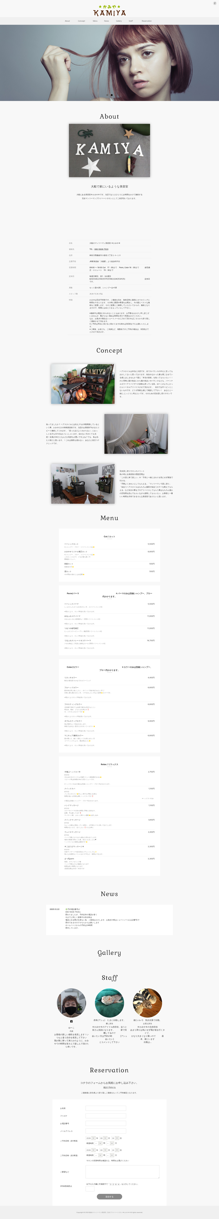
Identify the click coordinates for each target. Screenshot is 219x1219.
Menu (95, 21)
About (67, 21)
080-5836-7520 (101, 249)
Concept (81, 21)
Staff (131, 21)
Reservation (147, 21)
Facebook (71, 1021)
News (106, 21)
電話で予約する (109, 1087)
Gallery (119, 21)
